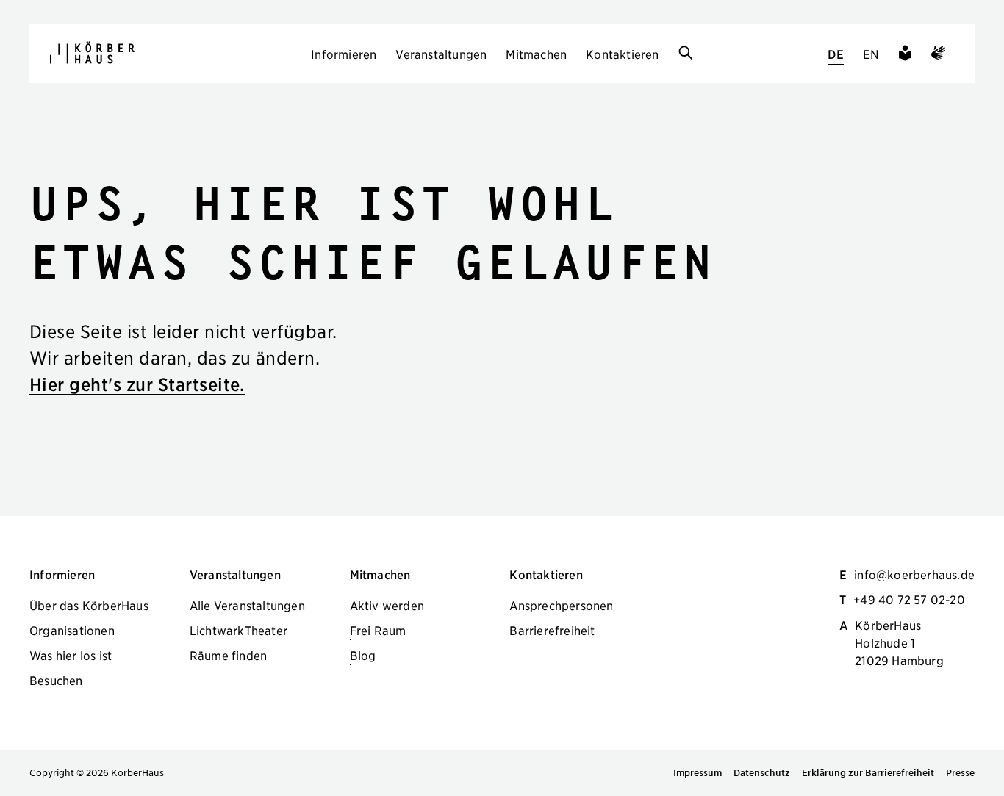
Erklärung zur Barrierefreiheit (868, 772)
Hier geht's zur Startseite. (137, 384)
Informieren (343, 53)
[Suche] (685, 53)
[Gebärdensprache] (938, 55)
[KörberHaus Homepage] (92, 52)
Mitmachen (536, 53)
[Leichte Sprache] (905, 55)
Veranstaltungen (441, 53)
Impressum (697, 772)
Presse (960, 772)
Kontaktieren (622, 53)
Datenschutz (762, 772)
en (871, 53)
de (835, 53)
